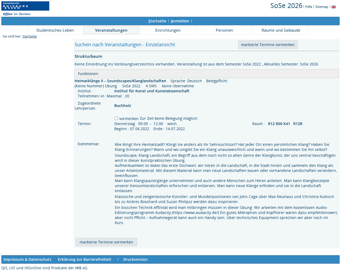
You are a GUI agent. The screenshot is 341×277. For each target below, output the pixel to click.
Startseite (29, 36)
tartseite (157, 20)
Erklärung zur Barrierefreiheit (84, 259)
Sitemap (321, 6)
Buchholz (122, 105)
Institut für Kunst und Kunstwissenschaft (152, 90)
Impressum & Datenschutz (27, 259)
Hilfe (308, 6)
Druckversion (135, 259)
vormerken (129, 118)
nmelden (180, 20)
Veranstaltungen (111, 30)
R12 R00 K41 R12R (285, 123)
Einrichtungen (168, 30)
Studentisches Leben (55, 30)
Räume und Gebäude (281, 30)
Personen (224, 30)
